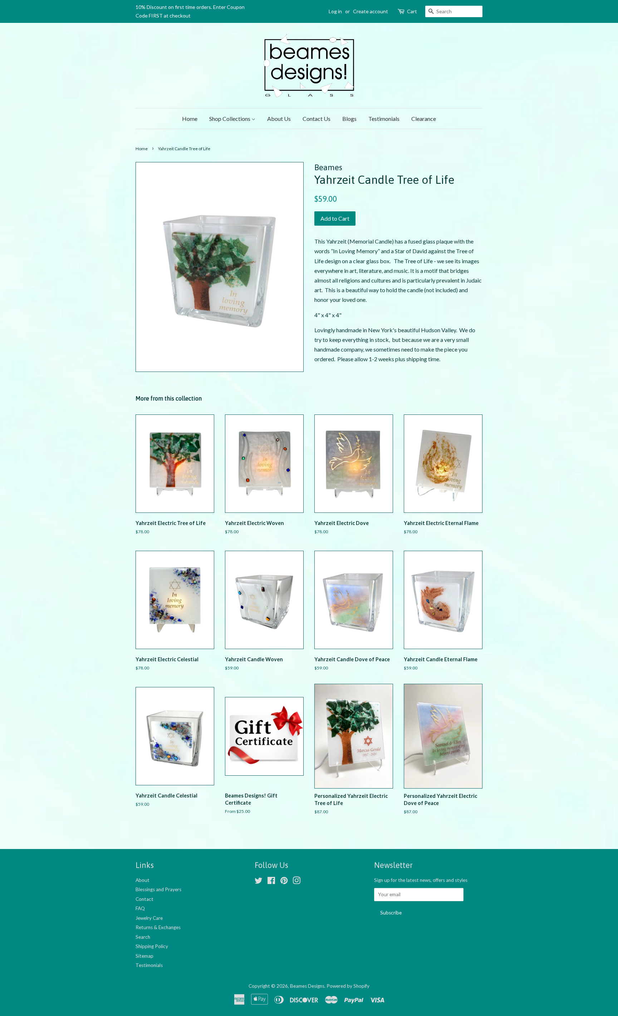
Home (189, 118)
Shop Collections (230, 118)
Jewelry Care (149, 918)
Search (143, 937)
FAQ (140, 908)
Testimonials (383, 118)
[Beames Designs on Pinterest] (284, 882)
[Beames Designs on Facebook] (271, 882)
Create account (370, 11)
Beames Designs (307, 986)
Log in (335, 11)
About (142, 880)
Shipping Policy (152, 946)
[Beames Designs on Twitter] (259, 882)
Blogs (349, 118)
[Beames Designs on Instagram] (296, 882)
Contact (144, 899)
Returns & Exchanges (158, 927)
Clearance (423, 118)
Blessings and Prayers (158, 889)
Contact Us (316, 118)
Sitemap (144, 956)
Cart (412, 11)
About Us (279, 118)
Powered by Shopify (348, 986)
